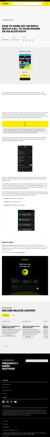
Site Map (4, 393)
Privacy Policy (5, 424)
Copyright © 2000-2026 (7, 432)
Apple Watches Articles (8, 19)
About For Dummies (6, 384)
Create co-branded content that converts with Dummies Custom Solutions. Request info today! (25, 0)
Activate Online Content (7, 390)
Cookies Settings (5, 427)
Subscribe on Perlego (25, 79)
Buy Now (25, 75)
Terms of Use (5, 421)
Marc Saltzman (5, 39)
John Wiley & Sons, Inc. (17, 432)
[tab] (6, 315)
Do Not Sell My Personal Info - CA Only (10, 430)
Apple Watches (21, 252)
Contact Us (4, 387)
